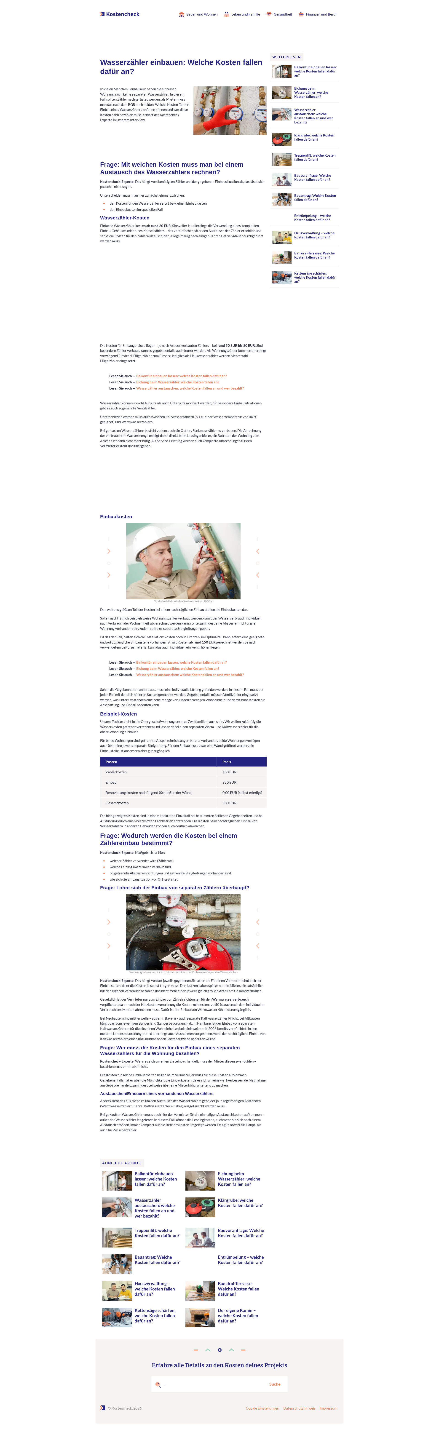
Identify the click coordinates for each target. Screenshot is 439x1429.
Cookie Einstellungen (262, 1408)
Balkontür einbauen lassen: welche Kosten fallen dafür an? (181, 376)
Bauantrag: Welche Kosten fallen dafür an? (157, 1259)
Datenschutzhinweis (299, 1408)
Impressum (328, 1408)
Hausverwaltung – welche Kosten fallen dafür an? (155, 1289)
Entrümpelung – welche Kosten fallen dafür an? (241, 1259)
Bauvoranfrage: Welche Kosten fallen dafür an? (241, 1233)
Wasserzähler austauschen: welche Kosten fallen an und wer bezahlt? (190, 388)
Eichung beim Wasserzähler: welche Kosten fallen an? (177, 382)
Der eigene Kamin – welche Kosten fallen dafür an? (238, 1315)
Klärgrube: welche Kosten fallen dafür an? (240, 1202)
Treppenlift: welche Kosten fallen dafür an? (157, 1233)
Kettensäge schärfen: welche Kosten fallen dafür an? (155, 1315)
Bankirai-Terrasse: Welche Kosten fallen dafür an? (238, 1289)
